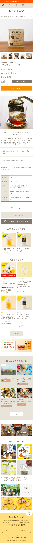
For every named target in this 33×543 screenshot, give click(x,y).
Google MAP (9, 530)
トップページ (4, 16)
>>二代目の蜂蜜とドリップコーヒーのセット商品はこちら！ (16, 152)
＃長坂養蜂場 (13, 479)
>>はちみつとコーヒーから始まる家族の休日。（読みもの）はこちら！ (16, 168)
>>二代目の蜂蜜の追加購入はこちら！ (12, 160)
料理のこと (7, 380)
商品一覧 (12, 16)
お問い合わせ (24, 530)
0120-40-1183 (18, 525)
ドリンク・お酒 (19, 16)
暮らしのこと (23, 384)
